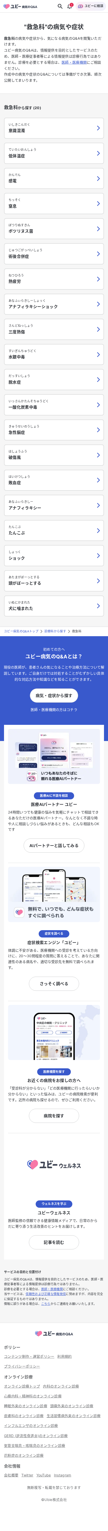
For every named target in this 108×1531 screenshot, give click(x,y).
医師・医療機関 (74, 62)
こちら (45, 1304)
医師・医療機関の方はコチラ (54, 709)
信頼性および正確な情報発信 (46, 1294)
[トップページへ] (54, 1336)
